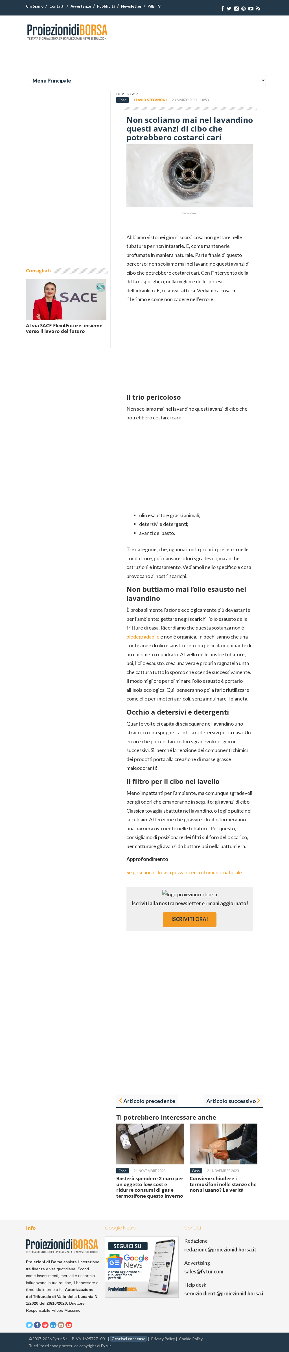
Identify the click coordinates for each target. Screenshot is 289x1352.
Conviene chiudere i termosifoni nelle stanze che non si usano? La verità (223, 1184)
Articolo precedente (149, 1100)
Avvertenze (81, 6)
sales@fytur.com (203, 1271)
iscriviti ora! (189, 919)
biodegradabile (142, 636)
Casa (134, 94)
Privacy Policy (163, 1338)
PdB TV (154, 6)
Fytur (106, 1345)
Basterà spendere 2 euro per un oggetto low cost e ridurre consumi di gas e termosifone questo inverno (149, 1187)
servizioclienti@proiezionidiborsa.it (224, 1293)
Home (121, 94)
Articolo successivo (231, 1100)
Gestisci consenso (128, 1338)
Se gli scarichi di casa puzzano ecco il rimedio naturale (184, 872)
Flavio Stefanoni (150, 99)
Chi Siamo (34, 6)
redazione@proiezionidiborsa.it (220, 1249)
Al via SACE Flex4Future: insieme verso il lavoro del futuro (64, 328)
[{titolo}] (223, 8)
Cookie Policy (191, 1338)
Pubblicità (106, 6)
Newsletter (131, 6)
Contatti (57, 6)
